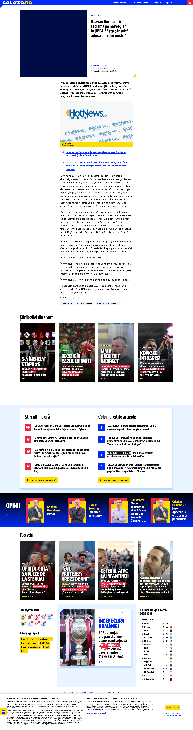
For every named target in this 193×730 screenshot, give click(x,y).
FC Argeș (147, 641)
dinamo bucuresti (30, 643)
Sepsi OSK (148, 662)
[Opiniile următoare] (18, 515)
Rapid (146, 634)
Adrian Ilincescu (100, 66)
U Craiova (148, 637)
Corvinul (147, 644)
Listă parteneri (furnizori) (96, 713)
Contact (127, 693)
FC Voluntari (149, 672)
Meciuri (152, 619)
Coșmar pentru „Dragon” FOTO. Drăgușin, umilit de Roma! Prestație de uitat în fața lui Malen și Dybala (59, 428)
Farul (146, 648)
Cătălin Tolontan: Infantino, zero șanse (88, 510)
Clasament (145, 619)
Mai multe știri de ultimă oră (42, 480)
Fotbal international (140, 3)
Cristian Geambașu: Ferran (47, 510)
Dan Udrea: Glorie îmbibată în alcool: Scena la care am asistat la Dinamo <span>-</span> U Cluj (130, 510)
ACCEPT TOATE (172, 707)
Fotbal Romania (119, 3)
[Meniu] (190, 2)
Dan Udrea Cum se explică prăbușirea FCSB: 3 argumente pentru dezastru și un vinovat (132, 428)
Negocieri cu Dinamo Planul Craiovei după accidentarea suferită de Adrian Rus (132, 455)
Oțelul (146, 655)
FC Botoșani (149, 668)
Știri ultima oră (37, 417)
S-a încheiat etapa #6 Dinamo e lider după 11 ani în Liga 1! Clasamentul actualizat (37, 352)
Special (169, 3)
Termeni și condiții (70, 693)
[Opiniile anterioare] (7, 515)
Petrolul (147, 658)
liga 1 (47, 647)
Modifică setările (113, 693)
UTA (146, 675)
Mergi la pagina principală (115, 480)
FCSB (146, 630)
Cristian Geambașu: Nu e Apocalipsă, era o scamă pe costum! (172, 510)
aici (33, 719)
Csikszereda (149, 679)
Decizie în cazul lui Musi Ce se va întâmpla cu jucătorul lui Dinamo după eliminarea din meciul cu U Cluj (77, 352)
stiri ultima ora (28, 639)
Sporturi (157, 3)
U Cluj (146, 651)
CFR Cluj (45, 643)
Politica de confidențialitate (92, 693)
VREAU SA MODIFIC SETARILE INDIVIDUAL (172, 715)
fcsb (25, 651)
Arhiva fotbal (96, 15)
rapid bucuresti (45, 639)
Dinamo (147, 627)
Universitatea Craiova (31, 647)
